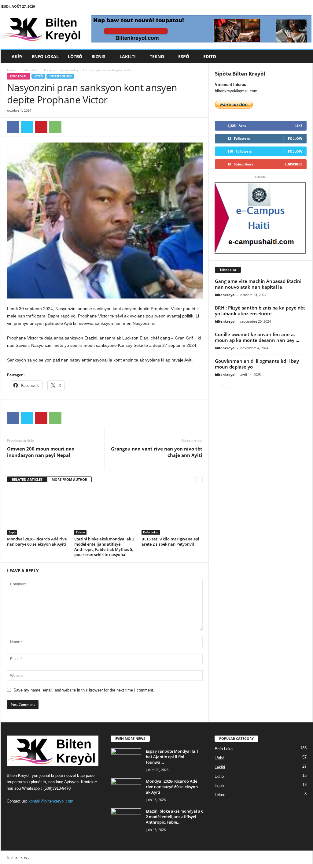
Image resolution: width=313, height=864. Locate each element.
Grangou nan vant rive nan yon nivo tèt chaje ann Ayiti (156, 452)
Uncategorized (60, 76)
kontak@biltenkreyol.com (50, 801)
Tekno (157, 56)
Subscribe (293, 164)
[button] (303, 56)
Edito (209, 56)
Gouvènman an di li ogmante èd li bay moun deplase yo (257, 364)
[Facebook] (270, 7)
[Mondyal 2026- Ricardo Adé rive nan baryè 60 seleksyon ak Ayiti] (37, 512)
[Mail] (289, 7)
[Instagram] (279, 7)
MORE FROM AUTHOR (69, 479)
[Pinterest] (41, 127)
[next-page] (199, 479)
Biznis (98, 56)
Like (298, 125)
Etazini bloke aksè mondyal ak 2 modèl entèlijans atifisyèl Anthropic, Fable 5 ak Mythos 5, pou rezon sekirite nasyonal (104, 546)
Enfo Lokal (45, 56)
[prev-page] (192, 479)
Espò (183, 56)
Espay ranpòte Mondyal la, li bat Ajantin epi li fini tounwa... (173, 756)
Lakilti (128, 56)
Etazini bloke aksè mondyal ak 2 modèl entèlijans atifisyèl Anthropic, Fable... (174, 816)
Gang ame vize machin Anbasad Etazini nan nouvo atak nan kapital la (258, 284)
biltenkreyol (225, 294)
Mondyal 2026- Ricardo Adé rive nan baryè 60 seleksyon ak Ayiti (37, 541)
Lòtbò (75, 56)
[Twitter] (298, 7)
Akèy (17, 56)
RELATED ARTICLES (27, 479)
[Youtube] (308, 7)
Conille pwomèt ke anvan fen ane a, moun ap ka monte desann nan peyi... (257, 337)
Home (11, 70)
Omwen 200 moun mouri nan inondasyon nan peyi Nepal (41, 452)
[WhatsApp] (55, 127)
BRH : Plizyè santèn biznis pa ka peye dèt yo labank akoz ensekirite (260, 311)
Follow (295, 138)
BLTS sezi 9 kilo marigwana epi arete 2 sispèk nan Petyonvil (170, 541)
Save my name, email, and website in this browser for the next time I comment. (83, 690)
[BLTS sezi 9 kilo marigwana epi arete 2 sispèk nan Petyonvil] (172, 512)
